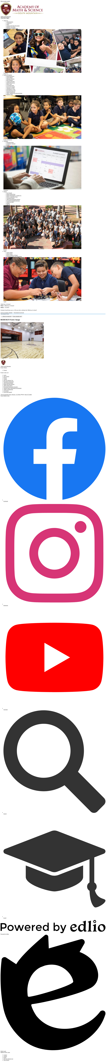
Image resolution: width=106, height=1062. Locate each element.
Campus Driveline (10, 81)
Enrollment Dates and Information (14, 256)
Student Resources (10, 82)
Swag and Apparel (10, 86)
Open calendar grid (17, 316)
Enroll (4, 1057)
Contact (5, 1055)
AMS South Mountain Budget (13, 199)
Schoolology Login (10, 89)
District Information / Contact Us (13, 195)
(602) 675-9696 (28, 394)
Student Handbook (10, 92)
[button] (5, 20)
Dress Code (9, 84)
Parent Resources (10, 76)
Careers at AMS (10, 202)
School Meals (9, 77)
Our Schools (9, 193)
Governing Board (10, 198)
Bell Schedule (9, 80)
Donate (8, 203)
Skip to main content (5, 1)
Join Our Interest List (8, 1058)
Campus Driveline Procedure (13, 25)
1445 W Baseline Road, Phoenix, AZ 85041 (11, 394)
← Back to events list (6, 316)
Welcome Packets (10, 79)
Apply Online (9, 252)
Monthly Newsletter (10, 27)
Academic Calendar (10, 143)
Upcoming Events (5, 314)
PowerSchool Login (11, 90)
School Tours (9, 253)
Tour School (6, 1060)
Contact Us (8, 23)
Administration (9, 21)
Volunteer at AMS (10, 88)
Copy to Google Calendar (6, 312)
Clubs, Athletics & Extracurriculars (14, 93)
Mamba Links (9, 94)
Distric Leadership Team (12, 196)
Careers (5, 1056)
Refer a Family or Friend (12, 255)
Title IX (8, 204)
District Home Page (10, 194)
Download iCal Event (19, 312)
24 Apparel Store (10, 85)
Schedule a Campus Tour (12, 28)
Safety (7, 24)
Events (7, 145)
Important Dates (10, 142)
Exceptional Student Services (13, 200)
